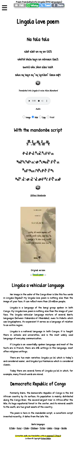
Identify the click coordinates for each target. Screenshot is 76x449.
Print (52, 117)
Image (28, 117)
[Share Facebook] (58, 5)
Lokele (49, 428)
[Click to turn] (38, 83)
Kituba (12, 428)
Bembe (64, 428)
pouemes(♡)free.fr (54, 435)
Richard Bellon (46, 438)
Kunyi (19, 428)
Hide (36, 117)
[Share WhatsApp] (32, 5)
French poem (38, 274)
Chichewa (34, 428)
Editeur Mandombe (38, 195)
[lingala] (45, 5)
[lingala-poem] (20, 5)
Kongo (56, 428)
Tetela (42, 428)
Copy (44, 117)
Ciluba (26, 428)
